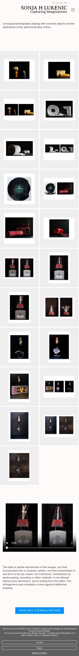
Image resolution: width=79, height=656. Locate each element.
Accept (39, 642)
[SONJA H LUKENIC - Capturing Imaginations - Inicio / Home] (35, 9)
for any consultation (39, 610)
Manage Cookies (39, 653)
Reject (39, 648)
